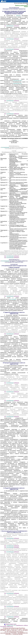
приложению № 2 (17, 83)
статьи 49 (10, 625)
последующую (10, 25)
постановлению (5, 147)
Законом (19, 15)
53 (14, 625)
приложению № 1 (17, 80)
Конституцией (12, 299)
